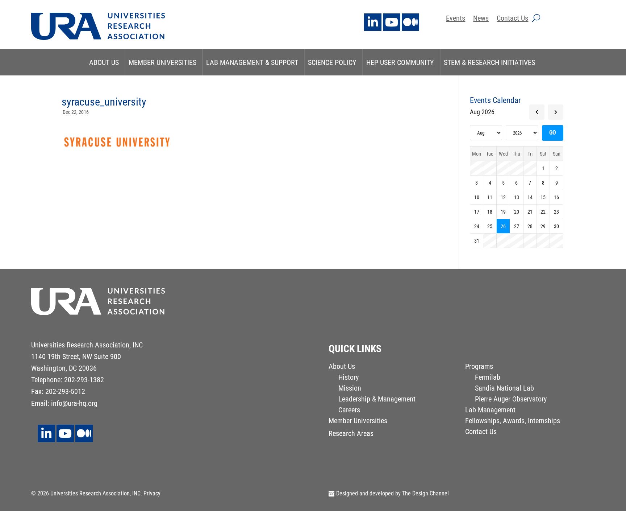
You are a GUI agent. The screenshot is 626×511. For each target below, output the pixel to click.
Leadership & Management (377, 399)
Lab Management (490, 410)
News (481, 19)
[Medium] (410, 22)
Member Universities (162, 62)
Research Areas (351, 434)
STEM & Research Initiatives (489, 62)
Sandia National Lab (504, 389)
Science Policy (332, 62)
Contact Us (512, 19)
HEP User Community (400, 62)
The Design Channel (425, 493)
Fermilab (487, 378)
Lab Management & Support (252, 62)
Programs (479, 367)
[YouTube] (391, 22)
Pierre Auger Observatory (511, 399)
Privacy (151, 493)
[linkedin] (372, 22)
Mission (349, 389)
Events (455, 19)
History (348, 378)
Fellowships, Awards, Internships (512, 421)
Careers (349, 410)
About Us (104, 62)
